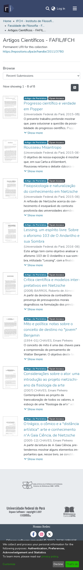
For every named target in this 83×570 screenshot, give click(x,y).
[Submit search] (47, 8)
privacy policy (50, 556)
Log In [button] (61, 9)
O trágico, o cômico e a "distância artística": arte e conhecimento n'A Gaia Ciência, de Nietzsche (51, 429)
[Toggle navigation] (74, 8)
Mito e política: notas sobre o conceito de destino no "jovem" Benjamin (50, 329)
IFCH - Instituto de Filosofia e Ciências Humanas (35, 21)
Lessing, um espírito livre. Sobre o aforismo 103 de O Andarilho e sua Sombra (52, 235)
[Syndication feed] (75, 87)
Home (7, 21)
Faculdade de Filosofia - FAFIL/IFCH (27, 26)
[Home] (8, 8)
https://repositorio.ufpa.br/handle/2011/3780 (33, 51)
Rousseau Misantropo (42, 147)
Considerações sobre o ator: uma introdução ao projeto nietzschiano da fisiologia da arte (52, 379)
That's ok (72, 564)
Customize (9, 564)
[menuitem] (53, 8)
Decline (58, 564)
